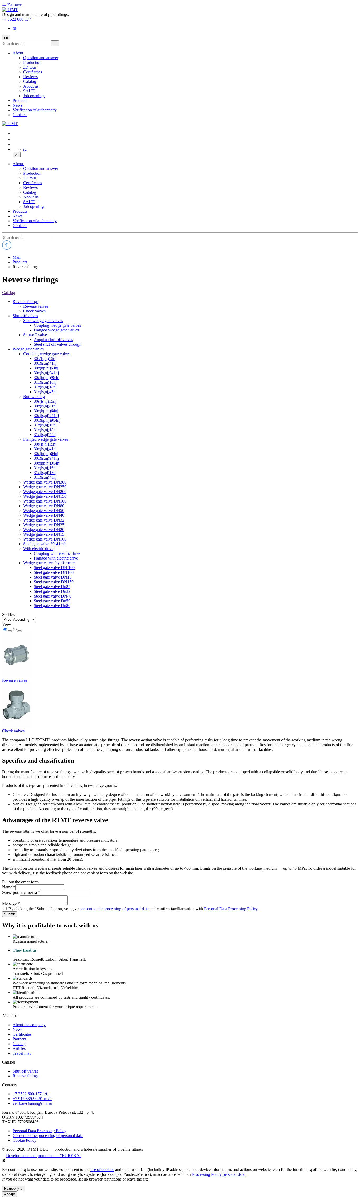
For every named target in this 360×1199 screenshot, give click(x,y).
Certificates (32, 183)
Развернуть (13, 1189)
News (17, 216)
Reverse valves (14, 680)
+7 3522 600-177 (16, 19)
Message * (11, 903)
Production (32, 173)
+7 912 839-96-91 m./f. (32, 1098)
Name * (8, 887)
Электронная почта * (21, 892)
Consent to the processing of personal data (48, 1135)
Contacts (20, 225)
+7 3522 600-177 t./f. (30, 1094)
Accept (9, 1194)
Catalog (29, 192)
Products (20, 211)
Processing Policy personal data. (219, 1174)
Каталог (14, 5)
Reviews (30, 187)
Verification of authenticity (35, 221)
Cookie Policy (24, 1140)
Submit (9, 914)
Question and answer (40, 168)
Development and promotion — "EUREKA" (43, 1155)
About (18, 164)
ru (14, 28)
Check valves (13, 731)
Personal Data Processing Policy (231, 909)
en (6, 38)
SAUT (29, 202)
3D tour (29, 178)
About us (30, 197)
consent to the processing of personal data (114, 909)
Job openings (34, 206)
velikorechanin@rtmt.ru (32, 1103)
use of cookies (102, 1169)
